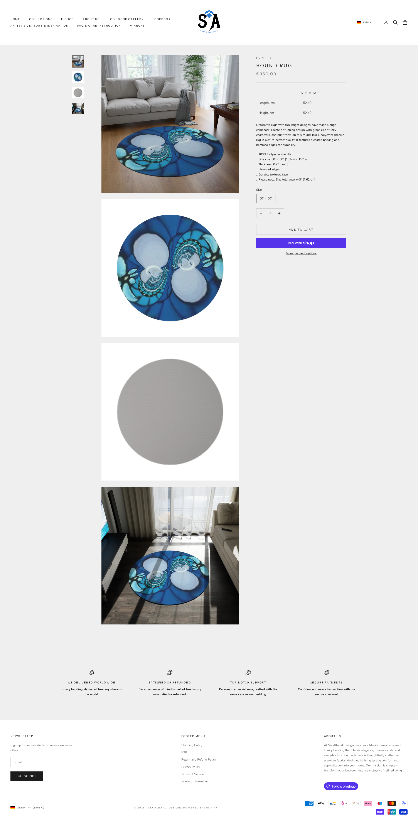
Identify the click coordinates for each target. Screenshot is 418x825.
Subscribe (27, 776)
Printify (264, 57)
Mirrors (137, 25)
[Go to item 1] (78, 61)
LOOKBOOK (161, 19)
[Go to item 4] (78, 108)
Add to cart (301, 230)
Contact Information (195, 781)
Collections (41, 19)
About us (91, 19)
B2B (184, 752)
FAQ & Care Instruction (99, 25)
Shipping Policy (191, 745)
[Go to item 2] (78, 77)
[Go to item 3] (78, 93)
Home (15, 19)
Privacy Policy (190, 767)
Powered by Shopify (200, 807)
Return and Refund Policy (198, 760)
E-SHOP (67, 19)
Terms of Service (192, 774)
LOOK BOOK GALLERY (126, 19)
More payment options (301, 253)
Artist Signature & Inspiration (39, 25)
